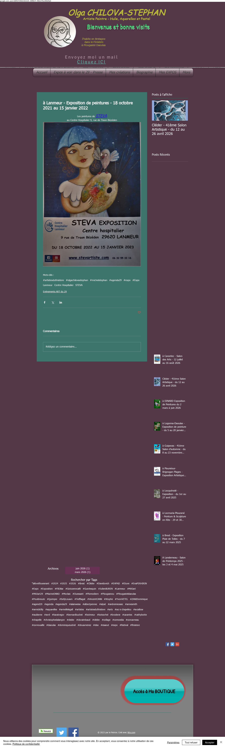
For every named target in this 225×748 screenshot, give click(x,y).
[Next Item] (182, 110)
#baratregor (58, 615)
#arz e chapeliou (123, 609)
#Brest (81, 583)
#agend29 (37, 604)
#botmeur (90, 615)
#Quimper (52, 599)
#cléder (96, 620)
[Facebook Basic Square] (167, 644)
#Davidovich (103, 583)
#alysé (102, 604)
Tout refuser (191, 742)
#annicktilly (37, 609)
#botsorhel (102, 615)
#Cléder (91, 583)
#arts (110, 609)
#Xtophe (108, 599)
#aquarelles (51, 609)
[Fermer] (221, 742)
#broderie (115, 615)
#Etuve (125, 583)
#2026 (72, 583)
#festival (124, 625)
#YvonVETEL (121, 599)
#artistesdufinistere (53, 280)
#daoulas (51, 625)
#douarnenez (84, 625)
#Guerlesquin (89, 589)
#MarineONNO (52, 594)
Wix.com (131, 733)
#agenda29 (115, 280)
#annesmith (131, 604)
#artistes (79, 609)
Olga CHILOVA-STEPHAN (116, 12)
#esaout (105, 625)
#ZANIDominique (139, 599)
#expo (127, 280)
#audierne (37, 615)
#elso (96, 625)
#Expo (135, 280)
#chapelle (37, 620)
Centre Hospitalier (63, 285)
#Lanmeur (120, 589)
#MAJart (131, 589)
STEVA (79, 285)
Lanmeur (47, 285)
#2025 (63, 583)
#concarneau (132, 620)
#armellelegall (66, 609)
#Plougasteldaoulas (126, 594)
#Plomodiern (92, 594)
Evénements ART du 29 (55, 292)
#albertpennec (90, 604)
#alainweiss (75, 604)
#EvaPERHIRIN (139, 583)
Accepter (209, 742)
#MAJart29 (37, 594)
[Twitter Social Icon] (61, 733)
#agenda (48, 604)
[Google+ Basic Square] (177, 644)
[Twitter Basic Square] (172, 644)
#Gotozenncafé (73, 589)
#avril (47, 615)
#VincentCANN (94, 599)
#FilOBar (59, 589)
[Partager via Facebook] (44, 302)
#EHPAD (115, 583)
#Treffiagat (79, 599)
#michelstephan (98, 280)
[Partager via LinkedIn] (60, 302)
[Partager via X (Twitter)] (52, 302)
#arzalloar (138, 609)
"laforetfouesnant (40, 583)
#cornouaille (38, 625)
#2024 (54, 583)
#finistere (135, 625)
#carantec (127, 615)
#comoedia (118, 620)
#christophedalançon (54, 620)
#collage (106, 620)
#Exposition (47, 589)
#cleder (70, 620)
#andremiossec (115, 604)
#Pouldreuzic (38, 599)
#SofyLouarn (65, 599)
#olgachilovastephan (77, 280)
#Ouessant (78, 594)
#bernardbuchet (74, 615)
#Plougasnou (107, 594)
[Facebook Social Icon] (73, 733)
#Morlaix (66, 594)
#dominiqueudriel (67, 625)
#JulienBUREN (105, 589)
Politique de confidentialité (26, 744)
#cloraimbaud (83, 620)
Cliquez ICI (91, 62)
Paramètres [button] (173, 742)
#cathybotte (140, 615)
